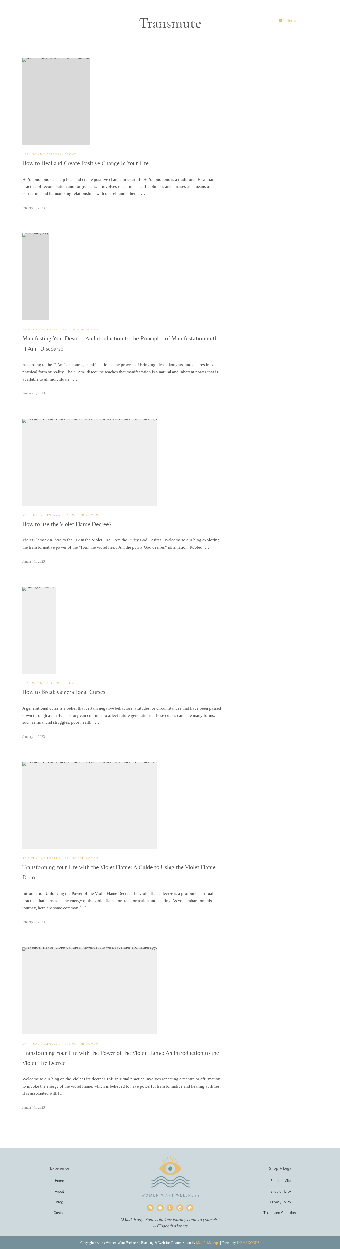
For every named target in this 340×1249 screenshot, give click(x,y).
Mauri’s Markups (207, 1243)
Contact (260, 20)
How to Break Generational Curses (63, 691)
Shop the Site (281, 1180)
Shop (98, 20)
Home (54, 20)
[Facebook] (160, 1207)
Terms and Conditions (280, 1212)
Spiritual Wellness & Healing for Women (60, 329)
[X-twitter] (170, 1207)
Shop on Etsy (280, 1191)
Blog (237, 20)
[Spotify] (189, 1207)
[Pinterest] (179, 1207)
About (76, 20)
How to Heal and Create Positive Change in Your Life (85, 163)
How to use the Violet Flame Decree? (67, 524)
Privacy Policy (280, 1202)
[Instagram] (150, 1207)
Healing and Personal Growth (50, 154)
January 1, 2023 (33, 208)
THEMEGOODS (248, 1243)
